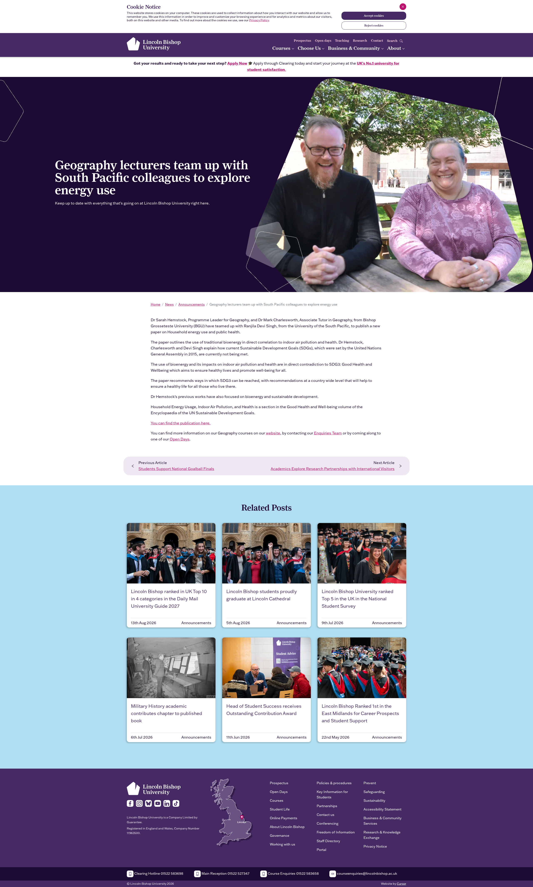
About (394, 48)
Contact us (325, 814)
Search (392, 41)
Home (155, 304)
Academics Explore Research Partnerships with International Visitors (333, 468)
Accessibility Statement (382, 809)
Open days (323, 41)
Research (360, 41)
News (169, 304)
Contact (377, 41)
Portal (321, 849)
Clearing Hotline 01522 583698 (158, 873)
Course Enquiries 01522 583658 (293, 873)
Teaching (342, 41)
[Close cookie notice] (403, 6)
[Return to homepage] (154, 43)
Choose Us (310, 48)
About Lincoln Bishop (287, 826)
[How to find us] (231, 812)
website (273, 433)
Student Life (280, 809)
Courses (281, 48)
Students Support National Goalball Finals (176, 468)
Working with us (282, 844)
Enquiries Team (328, 433)
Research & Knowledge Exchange (382, 835)
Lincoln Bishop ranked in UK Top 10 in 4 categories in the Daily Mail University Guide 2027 (169, 598)
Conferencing (327, 823)
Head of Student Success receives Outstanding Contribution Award (263, 709)
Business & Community (354, 48)
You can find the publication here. (180, 423)
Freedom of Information (336, 832)
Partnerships (327, 806)
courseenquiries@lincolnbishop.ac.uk (366, 873)
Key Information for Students (332, 794)
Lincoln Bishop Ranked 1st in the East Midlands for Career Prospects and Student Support (360, 713)
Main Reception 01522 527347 (225, 873)
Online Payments (283, 818)
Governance (279, 835)
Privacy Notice (375, 846)
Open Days (179, 439)
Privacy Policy (259, 20)
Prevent (370, 783)
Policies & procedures (334, 783)
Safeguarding (374, 791)
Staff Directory (328, 841)
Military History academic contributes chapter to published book (166, 713)
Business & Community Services (383, 821)
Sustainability (374, 800)
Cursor (401, 884)
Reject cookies (373, 25)
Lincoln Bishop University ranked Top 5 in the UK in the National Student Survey (358, 598)
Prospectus (302, 41)
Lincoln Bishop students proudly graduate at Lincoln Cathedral (261, 595)
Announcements (191, 304)
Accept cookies (374, 15)
